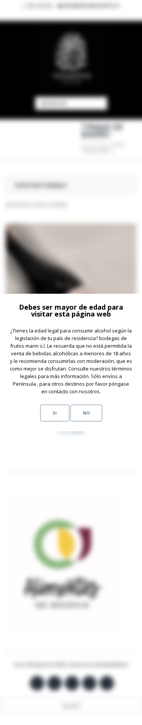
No (86, 413)
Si (55, 413)
